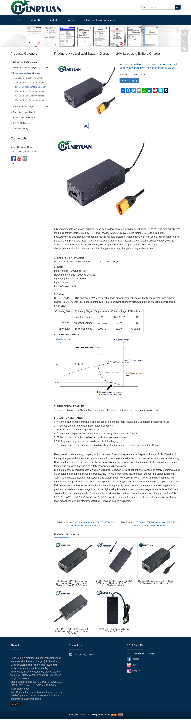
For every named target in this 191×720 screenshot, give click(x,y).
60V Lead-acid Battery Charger (29, 100)
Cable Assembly (20, 128)
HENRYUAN (85, 714)
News (70, 20)
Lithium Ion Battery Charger (26, 62)
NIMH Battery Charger (23, 106)
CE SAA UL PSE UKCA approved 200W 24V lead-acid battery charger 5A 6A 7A (72, 631)
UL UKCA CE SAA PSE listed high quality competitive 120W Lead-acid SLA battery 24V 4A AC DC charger (72, 583)
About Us (36, 20)
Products (53, 20)
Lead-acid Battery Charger (92, 53)
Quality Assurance (105, 20)
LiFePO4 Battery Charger (25, 67)
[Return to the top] (184, 49)
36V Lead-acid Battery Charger (29, 91)
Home (19, 20)
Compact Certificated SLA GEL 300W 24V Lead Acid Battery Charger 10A (155, 582)
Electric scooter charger (24, 117)
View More (16, 704)
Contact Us (88, 20)
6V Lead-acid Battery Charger (29, 78)
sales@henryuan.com (28, 151)
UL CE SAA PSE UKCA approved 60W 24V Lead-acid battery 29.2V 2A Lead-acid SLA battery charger (114, 583)
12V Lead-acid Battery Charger (29, 82)
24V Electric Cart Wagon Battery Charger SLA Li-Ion (114, 630)
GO (177, 7)
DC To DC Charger (22, 123)
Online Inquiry (130, 80)
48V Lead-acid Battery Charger (29, 96)
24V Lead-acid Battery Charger (138, 53)
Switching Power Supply (24, 112)
